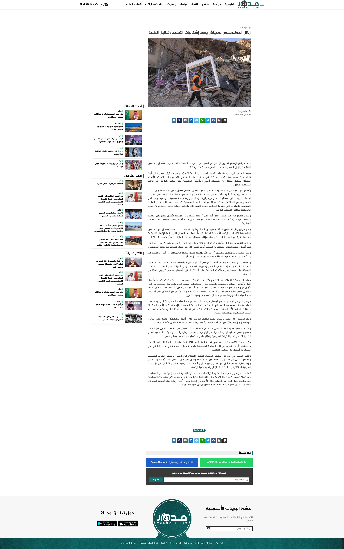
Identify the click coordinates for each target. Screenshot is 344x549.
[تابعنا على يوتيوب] (88, 4)
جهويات (171, 4)
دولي (119, 17)
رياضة (183, 4)
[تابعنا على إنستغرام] (91, 4)
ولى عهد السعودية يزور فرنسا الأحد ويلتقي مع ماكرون (108, 22)
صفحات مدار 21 (155, 4)
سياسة (217, 4)
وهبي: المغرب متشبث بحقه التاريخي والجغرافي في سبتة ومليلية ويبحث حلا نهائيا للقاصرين (108, 134)
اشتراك (156, 394)
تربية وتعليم (245, 14)
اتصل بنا (164, 458)
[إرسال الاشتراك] (208, 443)
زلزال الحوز (198, 344)
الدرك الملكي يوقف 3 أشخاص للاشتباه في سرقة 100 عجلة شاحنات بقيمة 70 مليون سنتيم (110, 148)
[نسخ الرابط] (224, 107)
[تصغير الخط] (174, 107)
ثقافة (119, 116)
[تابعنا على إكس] (94, 4)
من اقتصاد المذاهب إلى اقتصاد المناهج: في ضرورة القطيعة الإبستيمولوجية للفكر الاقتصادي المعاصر (110, 107)
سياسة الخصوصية (128, 458)
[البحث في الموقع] (101, 4)
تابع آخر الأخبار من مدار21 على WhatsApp (225, 377)
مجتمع (205, 4)
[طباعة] (219, 107)
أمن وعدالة (117, 143)
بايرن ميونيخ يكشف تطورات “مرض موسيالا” (109, 71)
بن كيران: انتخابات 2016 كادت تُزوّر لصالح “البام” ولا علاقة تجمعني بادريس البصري (109, 170)
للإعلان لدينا (175, 458)
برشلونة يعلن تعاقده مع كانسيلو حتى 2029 (109, 212)
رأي (120, 87)
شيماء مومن (244, 98)
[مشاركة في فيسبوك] (213, 107)
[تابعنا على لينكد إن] (81, 4)
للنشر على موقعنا (191, 458)
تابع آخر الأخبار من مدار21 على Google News (170, 377)
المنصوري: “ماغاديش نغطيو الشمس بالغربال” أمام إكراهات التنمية (108, 46)
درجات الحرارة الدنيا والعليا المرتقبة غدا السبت (109, 59)
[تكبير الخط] (179, 107)
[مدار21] (248, 4)
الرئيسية (229, 4)
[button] (262, 5)
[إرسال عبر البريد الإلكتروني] (185, 107)
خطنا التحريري (207, 458)
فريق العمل (153, 458)
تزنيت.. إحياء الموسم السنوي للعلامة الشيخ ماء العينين (111, 121)
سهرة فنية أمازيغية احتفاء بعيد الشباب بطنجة (110, 34)
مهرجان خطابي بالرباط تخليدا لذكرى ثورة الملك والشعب (110, 224)
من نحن (142, 458)
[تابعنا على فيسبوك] (96, 4)
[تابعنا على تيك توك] (84, 4)
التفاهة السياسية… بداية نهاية (110, 90)
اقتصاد (194, 4)
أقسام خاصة (135, 4)
